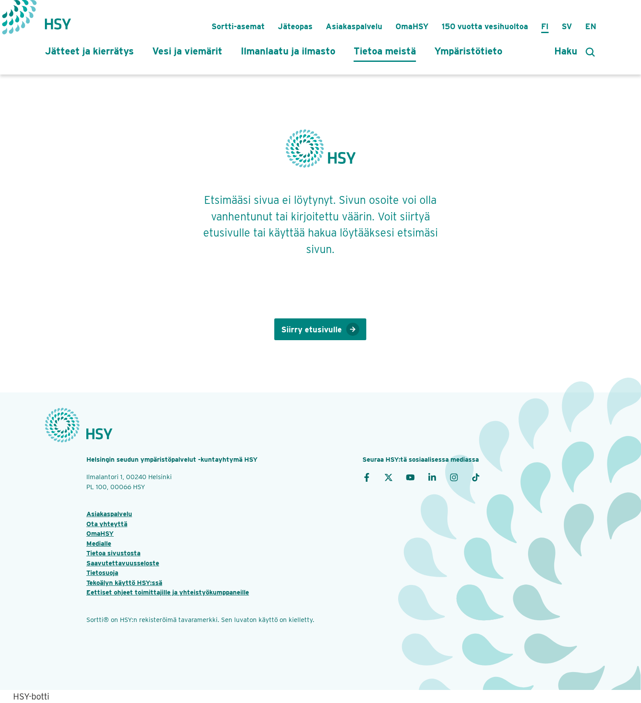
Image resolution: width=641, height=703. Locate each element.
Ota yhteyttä (106, 524)
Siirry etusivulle (311, 329)
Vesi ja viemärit (187, 51)
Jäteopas (295, 26)
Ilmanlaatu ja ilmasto (288, 51)
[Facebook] (366, 477)
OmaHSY (412, 26)
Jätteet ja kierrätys (89, 51)
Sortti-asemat (238, 26)
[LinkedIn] (432, 477)
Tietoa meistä (385, 51)
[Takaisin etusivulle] (58, 19)
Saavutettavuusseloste (122, 563)
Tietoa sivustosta (113, 553)
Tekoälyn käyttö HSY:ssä (124, 583)
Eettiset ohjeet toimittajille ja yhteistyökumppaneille (167, 592)
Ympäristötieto (468, 51)
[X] (388, 477)
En (590, 26)
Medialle (98, 544)
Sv (567, 26)
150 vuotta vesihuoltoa (485, 26)
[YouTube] (410, 477)
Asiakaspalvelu (354, 26)
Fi (545, 26)
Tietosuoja (102, 573)
